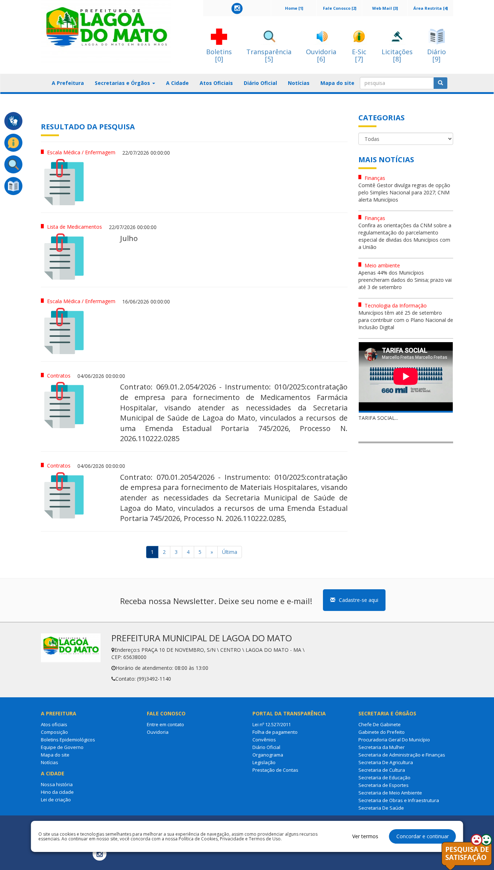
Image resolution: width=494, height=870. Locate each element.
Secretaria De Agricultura (385, 762)
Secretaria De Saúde (381, 808)
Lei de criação (56, 799)
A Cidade (177, 82)
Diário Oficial (260, 82)
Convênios (264, 739)
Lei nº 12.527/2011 (271, 724)
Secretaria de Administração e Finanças (401, 754)
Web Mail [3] (385, 8)
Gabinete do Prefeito (381, 732)
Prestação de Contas (275, 770)
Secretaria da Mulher (381, 747)
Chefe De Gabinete (379, 724)
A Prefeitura (68, 82)
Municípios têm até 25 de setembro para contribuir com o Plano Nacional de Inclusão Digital (405, 320)
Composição (54, 732)
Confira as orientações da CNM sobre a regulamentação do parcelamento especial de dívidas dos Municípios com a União (404, 236)
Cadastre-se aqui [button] (358, 599)
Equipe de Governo (62, 747)
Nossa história (57, 784)
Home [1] (294, 8)
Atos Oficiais (216, 82)
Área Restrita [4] (430, 8)
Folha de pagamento (275, 732)
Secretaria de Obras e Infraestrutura (398, 800)
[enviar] (440, 83)
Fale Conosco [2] (339, 8)
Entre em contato (165, 724)
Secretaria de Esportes (383, 785)
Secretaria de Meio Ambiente (390, 792)
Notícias (299, 82)
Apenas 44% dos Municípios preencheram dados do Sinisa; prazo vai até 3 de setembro (405, 279)
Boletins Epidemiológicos (68, 739)
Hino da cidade (57, 792)
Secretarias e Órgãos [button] (123, 82)
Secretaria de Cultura (381, 770)
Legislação (264, 762)
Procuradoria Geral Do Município (394, 739)
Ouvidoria (158, 732)
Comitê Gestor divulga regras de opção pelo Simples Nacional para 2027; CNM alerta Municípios (404, 192)
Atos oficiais (54, 724)
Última (229, 551)
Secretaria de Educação (384, 777)
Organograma (267, 754)
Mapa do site (337, 82)
